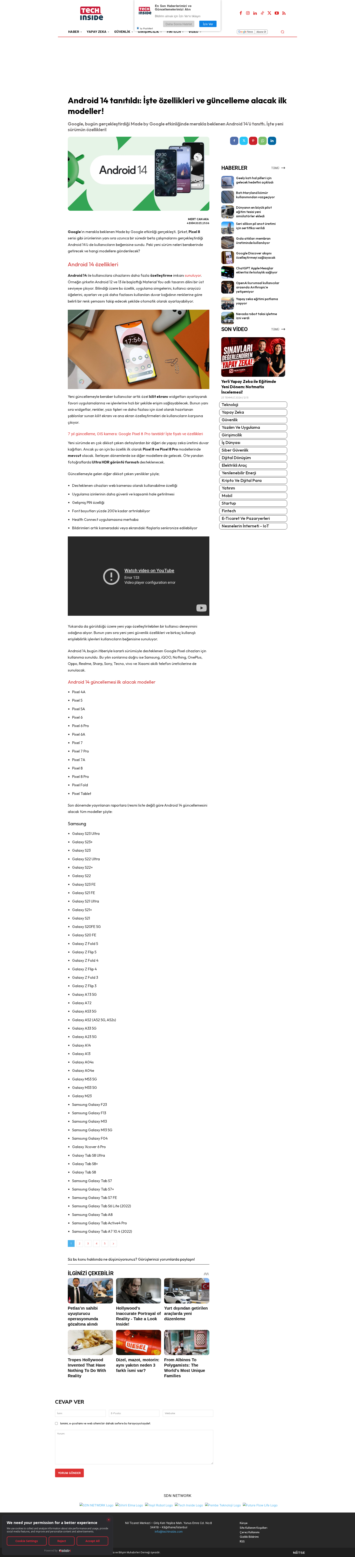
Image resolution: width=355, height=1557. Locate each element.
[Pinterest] (253, 141)
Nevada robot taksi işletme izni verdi (256, 316)
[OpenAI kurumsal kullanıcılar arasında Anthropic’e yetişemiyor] (227, 287)
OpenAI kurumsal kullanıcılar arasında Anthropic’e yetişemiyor (257, 287)
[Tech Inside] (189, 1504)
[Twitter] (269, 13)
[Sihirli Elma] (129, 1504)
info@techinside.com (169, 1531)
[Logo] (97, 13)
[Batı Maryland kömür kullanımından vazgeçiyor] (227, 197)
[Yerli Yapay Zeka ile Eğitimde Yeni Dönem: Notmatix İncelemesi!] (253, 357)
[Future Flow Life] (260, 1504)
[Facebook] (240, 13)
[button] (282, 31)
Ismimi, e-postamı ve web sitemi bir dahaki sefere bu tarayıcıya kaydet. (105, 1423)
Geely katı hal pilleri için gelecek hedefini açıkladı (254, 180)
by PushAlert (146, 28)
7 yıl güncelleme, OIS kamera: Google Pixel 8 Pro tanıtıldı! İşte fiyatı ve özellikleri (135, 433)
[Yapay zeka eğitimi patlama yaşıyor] (227, 303)
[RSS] (284, 13)
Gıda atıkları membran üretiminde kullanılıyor (253, 240)
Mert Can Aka (198, 219)
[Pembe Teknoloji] (223, 1504)
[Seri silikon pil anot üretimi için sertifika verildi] (227, 228)
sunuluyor (193, 275)
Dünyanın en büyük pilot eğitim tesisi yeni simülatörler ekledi (254, 211)
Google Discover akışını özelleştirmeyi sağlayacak (255, 255)
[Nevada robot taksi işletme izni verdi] (227, 318)
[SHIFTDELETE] (96, 1504)
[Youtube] (276, 13)
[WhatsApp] (262, 141)
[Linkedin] (255, 13)
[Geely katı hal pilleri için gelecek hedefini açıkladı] (227, 182)
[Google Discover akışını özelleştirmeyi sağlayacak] (227, 257)
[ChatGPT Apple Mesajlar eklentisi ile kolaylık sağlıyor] (227, 272)
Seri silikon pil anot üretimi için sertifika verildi (256, 226)
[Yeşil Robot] (159, 1504)
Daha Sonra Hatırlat (179, 24)
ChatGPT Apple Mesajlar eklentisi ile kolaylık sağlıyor (257, 270)
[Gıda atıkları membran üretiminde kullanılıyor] (227, 242)
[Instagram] (248, 13)
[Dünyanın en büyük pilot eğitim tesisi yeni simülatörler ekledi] (227, 211)
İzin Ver (208, 24)
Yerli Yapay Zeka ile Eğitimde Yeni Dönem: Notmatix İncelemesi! (248, 387)
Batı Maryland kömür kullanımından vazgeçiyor (255, 195)
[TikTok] (262, 13)
